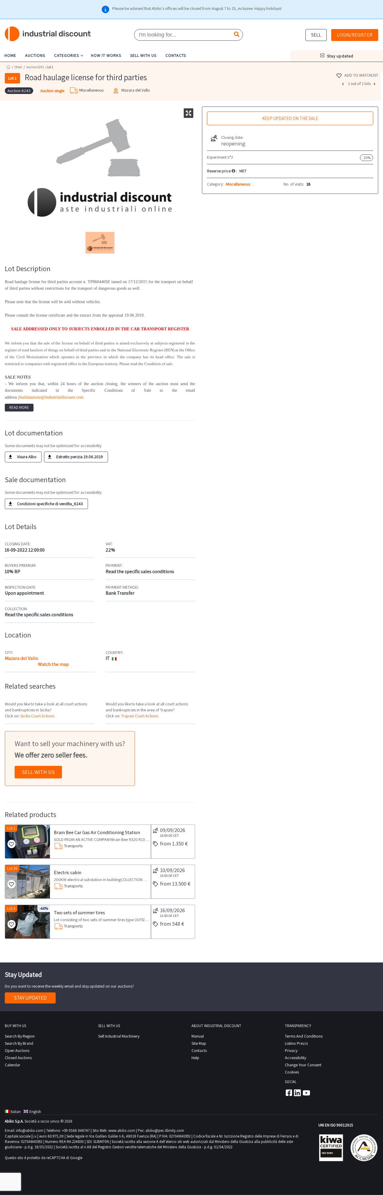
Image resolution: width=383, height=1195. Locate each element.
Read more (19, 407)
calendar (12, 1065)
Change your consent (303, 1065)
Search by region (20, 1036)
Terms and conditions (304, 1036)
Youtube (306, 1092)
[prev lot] (343, 84)
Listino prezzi (296, 1043)
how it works (106, 55)
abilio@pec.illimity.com (164, 1130)
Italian (15, 1111)
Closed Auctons (18, 1057)
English (35, 1111)
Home (8, 67)
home (10, 55)
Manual (198, 1036)
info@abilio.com (29, 1130)
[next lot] (375, 84)
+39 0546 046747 (76, 1130)
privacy (291, 1050)
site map (199, 1043)
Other (18, 67)
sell (316, 35)
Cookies (292, 1072)
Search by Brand (19, 1043)
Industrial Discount (48, 34)
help (195, 1057)
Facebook (288, 1092)
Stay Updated (30, 997)
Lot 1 (11, 828)
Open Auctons (17, 1050)
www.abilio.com (121, 1130)
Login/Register (355, 35)
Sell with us (38, 772)
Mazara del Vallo (21, 658)
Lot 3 (11, 908)
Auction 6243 (35, 67)
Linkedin (297, 1092)
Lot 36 (12, 868)
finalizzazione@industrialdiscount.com (50, 397)
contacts (175, 55)
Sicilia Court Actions (37, 716)
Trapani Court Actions (139, 716)
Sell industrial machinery (118, 1036)
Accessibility (295, 1057)
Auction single (52, 90)
